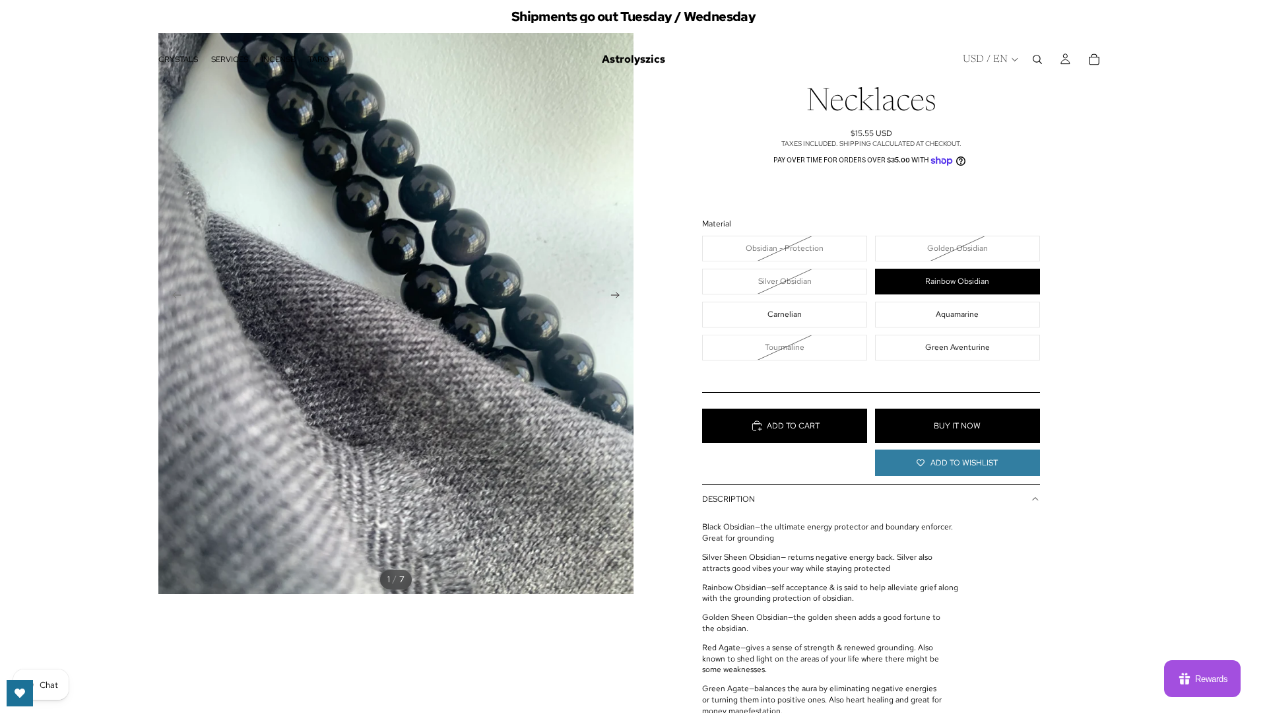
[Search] (1037, 59)
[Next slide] (619, 297)
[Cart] (1094, 59)
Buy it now (957, 426)
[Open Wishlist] (20, 693)
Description (728, 499)
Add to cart (793, 426)
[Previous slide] (172, 297)
